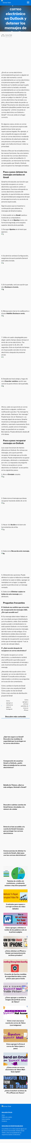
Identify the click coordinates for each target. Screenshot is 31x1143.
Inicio (3, 1115)
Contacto (4, 1121)
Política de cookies (7, 1117)
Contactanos (16, 1134)
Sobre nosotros (6, 1119)
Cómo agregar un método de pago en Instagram (9, 705)
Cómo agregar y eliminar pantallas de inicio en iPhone (24, 705)
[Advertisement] (15, 54)
